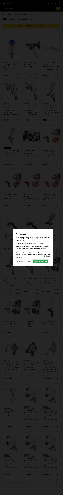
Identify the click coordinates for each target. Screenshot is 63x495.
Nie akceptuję (20, 261)
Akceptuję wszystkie (40, 261)
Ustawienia (28, 261)
